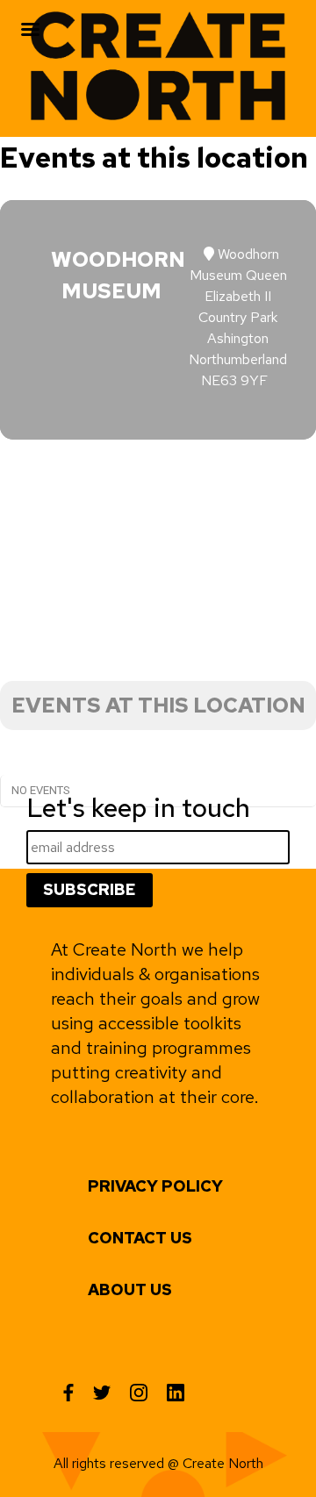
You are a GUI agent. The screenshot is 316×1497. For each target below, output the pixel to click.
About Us (130, 1289)
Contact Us (140, 1238)
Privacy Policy (155, 1186)
